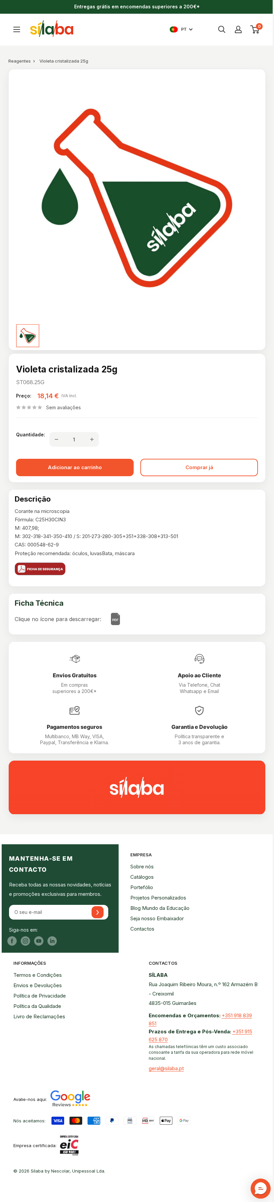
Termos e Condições (37, 975)
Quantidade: (30, 434)
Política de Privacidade (39, 996)
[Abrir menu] (16, 29)
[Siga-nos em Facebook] (12, 941)
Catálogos (142, 877)
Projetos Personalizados (158, 897)
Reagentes (19, 61)
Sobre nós (142, 866)
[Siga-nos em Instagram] (25, 941)
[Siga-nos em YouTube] (38, 941)
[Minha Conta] (238, 29)
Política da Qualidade (37, 1006)
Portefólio (141, 887)
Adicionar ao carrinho (75, 467)
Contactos (142, 929)
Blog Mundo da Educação (159, 908)
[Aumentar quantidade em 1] (92, 439)
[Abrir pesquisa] (222, 29)
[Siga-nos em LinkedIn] (52, 941)
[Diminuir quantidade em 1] (56, 439)
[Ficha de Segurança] (137, 569)
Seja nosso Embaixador (157, 918)
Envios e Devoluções (37, 985)
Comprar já (199, 467)
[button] (261, 1189)
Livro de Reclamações (39, 1016)
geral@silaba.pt (166, 1068)
